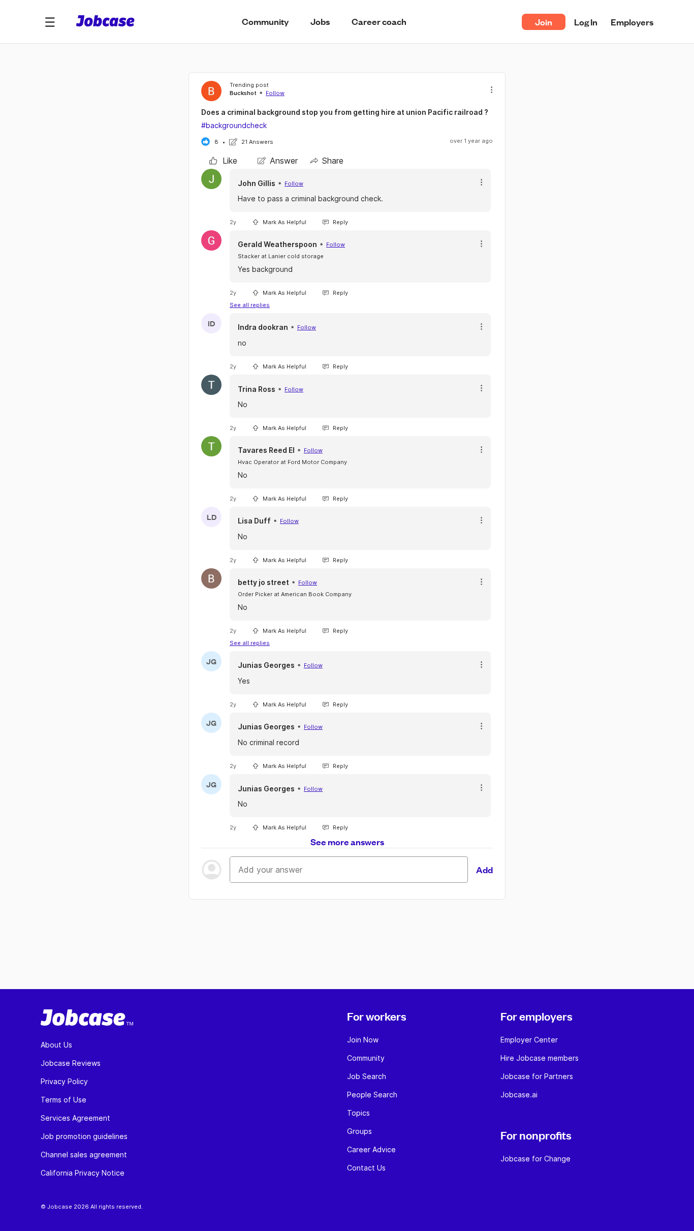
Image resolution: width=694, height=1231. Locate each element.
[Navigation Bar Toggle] (50, 21)
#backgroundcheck (234, 125)
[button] (50, 22)
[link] (223, 160)
